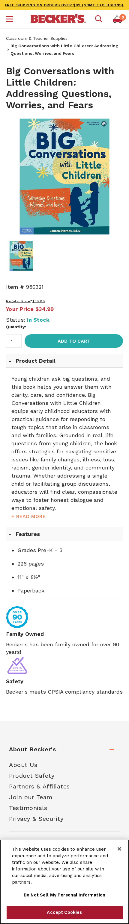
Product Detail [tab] (36, 361)
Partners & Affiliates (39, 786)
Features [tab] (28, 534)
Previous (15, 177)
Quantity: (16, 326)
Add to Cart (74, 341)
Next (114, 177)
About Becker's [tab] (32, 749)
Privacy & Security (36, 818)
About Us (23, 764)
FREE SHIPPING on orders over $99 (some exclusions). (64, 5)
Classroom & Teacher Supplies (37, 38)
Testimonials (28, 807)
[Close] (119, 848)
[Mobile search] (98, 19)
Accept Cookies (64, 912)
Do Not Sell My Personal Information (64, 895)
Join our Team (30, 797)
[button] (9, 19)
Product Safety (31, 775)
